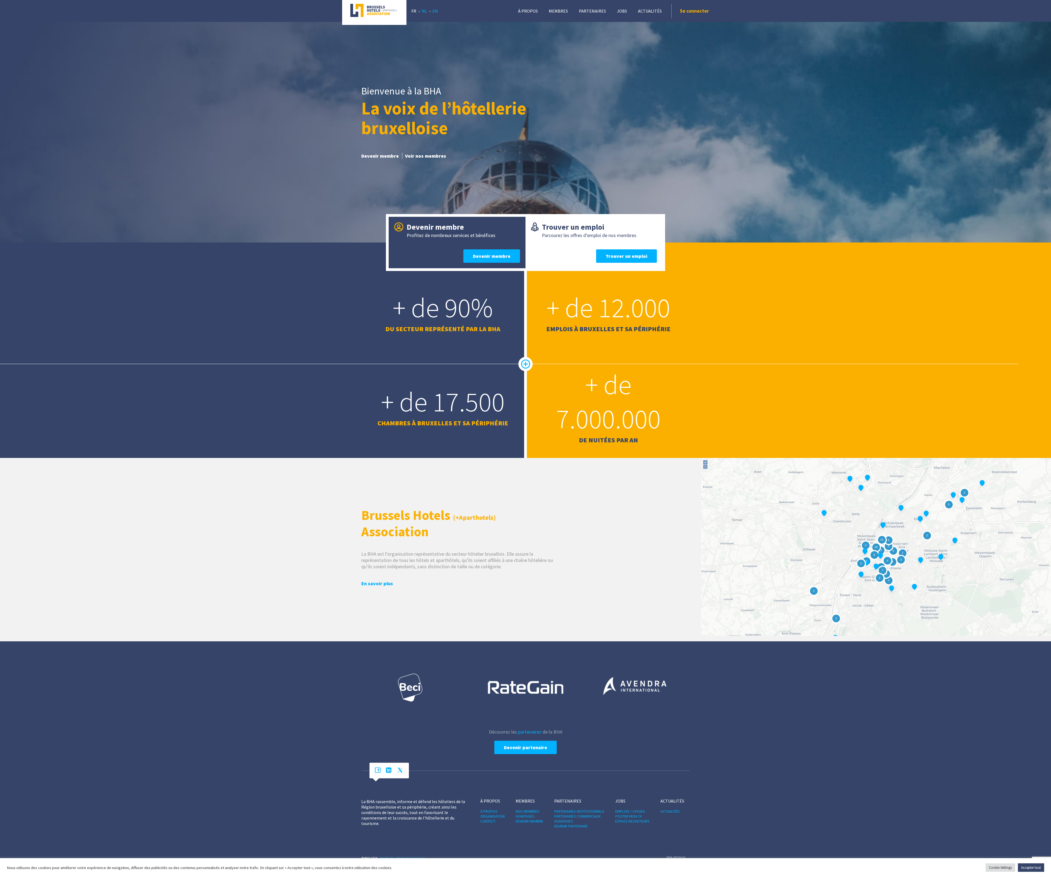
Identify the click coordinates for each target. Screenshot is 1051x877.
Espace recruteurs (632, 821)
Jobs (622, 11)
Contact (487, 821)
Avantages (525, 816)
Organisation (492, 816)
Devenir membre (380, 156)
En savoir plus (377, 583)
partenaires (529, 732)
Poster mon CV (628, 816)
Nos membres (527, 811)
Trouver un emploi (626, 256)
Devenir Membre (529, 821)
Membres (558, 11)
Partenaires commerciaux (577, 816)
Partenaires (592, 11)
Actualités (650, 11)
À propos (528, 11)
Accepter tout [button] (1031, 867)
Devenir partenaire (525, 747)
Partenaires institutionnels (579, 811)
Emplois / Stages (630, 811)
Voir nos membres (425, 156)
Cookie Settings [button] (1000, 867)
